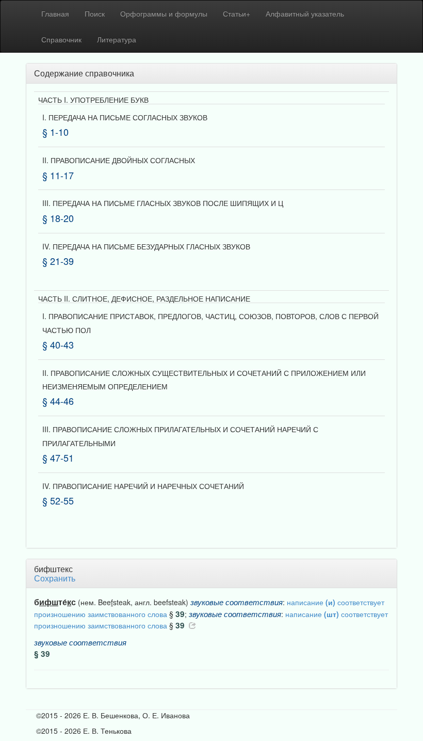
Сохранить (54, 578)
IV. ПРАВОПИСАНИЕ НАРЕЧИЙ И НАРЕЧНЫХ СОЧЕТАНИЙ (143, 486)
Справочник (61, 39)
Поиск (95, 13)
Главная (55, 13)
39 (180, 614)
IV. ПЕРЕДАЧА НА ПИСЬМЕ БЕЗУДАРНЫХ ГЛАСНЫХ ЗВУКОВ (146, 246)
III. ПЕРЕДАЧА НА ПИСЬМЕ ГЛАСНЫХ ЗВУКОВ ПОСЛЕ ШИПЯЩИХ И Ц (162, 203)
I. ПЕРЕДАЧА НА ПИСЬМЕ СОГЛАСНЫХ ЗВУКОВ (124, 117)
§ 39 (42, 653)
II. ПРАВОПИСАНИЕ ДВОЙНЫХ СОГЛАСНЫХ (118, 160)
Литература (116, 39)
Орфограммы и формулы (163, 13)
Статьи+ (236, 13)
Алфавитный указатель (305, 13)
